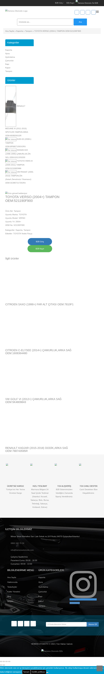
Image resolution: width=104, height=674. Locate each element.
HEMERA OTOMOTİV (40, 644)
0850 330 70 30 (17, 543)
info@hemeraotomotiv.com (22, 550)
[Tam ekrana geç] (4, 661)
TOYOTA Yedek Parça (22, 233)
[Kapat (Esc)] (9, 661)
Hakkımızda (12, 582)
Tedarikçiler (12, 587)
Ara (80, 22)
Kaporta (19, 31)
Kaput (7, 68)
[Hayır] (47, 672)
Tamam (26, 672)
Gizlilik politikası (38, 672)
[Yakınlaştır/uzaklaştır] (1, 661)
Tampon (28, 31)
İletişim (10, 601)
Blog (9, 596)
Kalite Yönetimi (13, 592)
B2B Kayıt (40, 249)
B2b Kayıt (70, 3)
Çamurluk (9, 60)
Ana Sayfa (9, 31)
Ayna (7, 53)
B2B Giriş (59, 3)
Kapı (7, 64)
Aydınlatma (10, 57)
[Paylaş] (6, 661)
